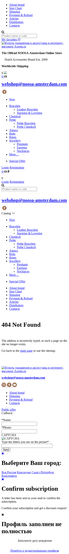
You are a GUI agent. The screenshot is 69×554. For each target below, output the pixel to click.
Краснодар (24, 472)
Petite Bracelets (26, 123)
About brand (17, 4)
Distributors (16, 22)
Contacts (14, 25)
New (12, 99)
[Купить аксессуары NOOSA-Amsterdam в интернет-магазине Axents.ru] (34, 46)
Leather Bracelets (27, 109)
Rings (12, 137)
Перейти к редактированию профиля (34, 550)
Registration (17, 167)
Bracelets (14, 106)
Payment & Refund (21, 15)
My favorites (10, 39)
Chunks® (15, 116)
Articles (14, 18)
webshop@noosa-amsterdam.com (34, 83)
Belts (12, 133)
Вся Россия (9, 472)
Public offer (9, 409)
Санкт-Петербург (43, 472)
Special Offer (17, 161)
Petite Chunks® (26, 126)
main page (26, 350)
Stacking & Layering (29, 112)
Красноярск (9, 475)
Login (5, 167)
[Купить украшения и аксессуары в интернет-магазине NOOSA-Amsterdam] (34, 371)
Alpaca (13, 130)
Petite (12, 119)
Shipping (14, 11)
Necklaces (23, 151)
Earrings (22, 147)
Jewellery (15, 140)
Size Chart (15, 8)
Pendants (22, 144)
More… (14, 154)
